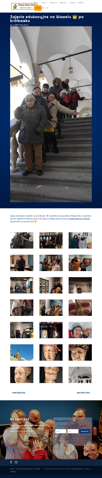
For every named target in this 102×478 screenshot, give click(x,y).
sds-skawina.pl (77, 468)
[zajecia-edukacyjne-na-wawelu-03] (80, 240)
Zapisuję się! (84, 431)
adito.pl (13, 471)
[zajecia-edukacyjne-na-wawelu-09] (80, 285)
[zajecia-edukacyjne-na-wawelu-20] (51, 375)
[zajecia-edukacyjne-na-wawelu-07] (21, 285)
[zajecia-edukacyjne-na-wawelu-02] (51, 240)
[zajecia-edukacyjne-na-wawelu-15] (80, 330)
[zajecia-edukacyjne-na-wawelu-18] (80, 352)
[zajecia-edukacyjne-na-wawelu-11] (51, 308)
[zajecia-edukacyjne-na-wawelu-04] (21, 263)
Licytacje (72, 3)
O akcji (36, 3)
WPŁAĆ (38, 8)
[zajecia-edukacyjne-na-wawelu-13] (21, 330)
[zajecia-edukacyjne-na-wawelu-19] (21, 375)
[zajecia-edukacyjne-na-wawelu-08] (51, 285)
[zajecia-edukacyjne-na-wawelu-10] (21, 308)
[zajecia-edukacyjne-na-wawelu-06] (80, 263)
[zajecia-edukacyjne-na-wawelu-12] (80, 308)
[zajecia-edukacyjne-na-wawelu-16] (21, 352)
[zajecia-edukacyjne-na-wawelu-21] (80, 375)
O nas (44, 3)
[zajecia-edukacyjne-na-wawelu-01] (21, 240)
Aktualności (53, 3)
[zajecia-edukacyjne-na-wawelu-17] (51, 352)
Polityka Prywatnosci (24, 468)
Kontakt (80, 3)
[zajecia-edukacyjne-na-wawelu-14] (51, 330)
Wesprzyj (62, 3)
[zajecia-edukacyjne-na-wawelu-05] (51, 263)
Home (12, 468)
